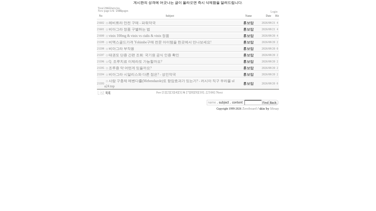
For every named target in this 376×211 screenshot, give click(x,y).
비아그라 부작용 (121, 49)
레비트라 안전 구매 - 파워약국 (132, 23)
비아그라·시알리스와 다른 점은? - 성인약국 (142, 74)
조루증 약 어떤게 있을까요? (130, 68)
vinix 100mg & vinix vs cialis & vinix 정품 (139, 36)
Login (274, 11)
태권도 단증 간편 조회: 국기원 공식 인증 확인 (144, 55)
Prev (158, 92)
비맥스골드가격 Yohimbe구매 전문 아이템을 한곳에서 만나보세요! (160, 42)
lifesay (274, 108)
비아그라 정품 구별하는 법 (129, 29)
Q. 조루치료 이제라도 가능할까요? (135, 61)
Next (219, 92)
